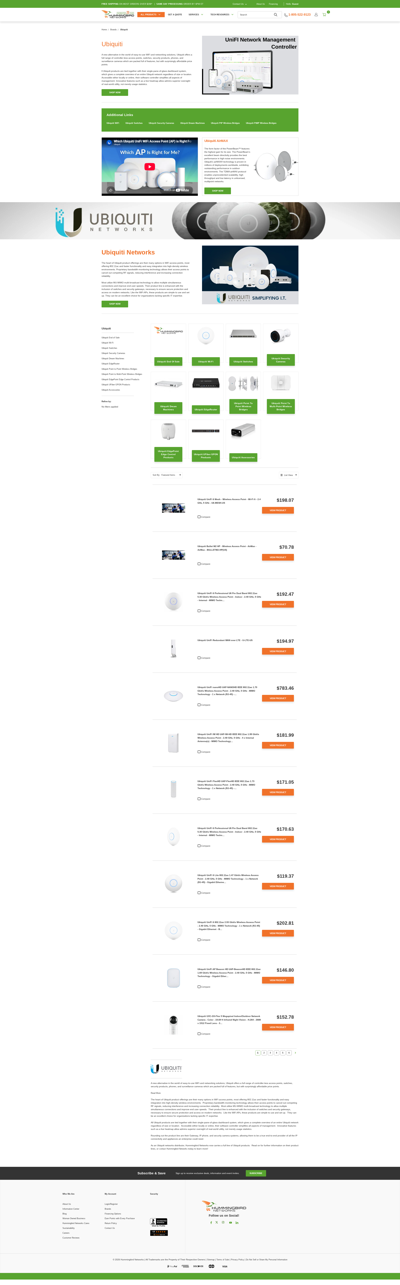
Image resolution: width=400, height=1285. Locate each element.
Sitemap (211, 1259)
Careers (66, 1233)
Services (194, 14)
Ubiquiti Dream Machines (192, 123)
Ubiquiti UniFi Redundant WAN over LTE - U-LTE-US (225, 640)
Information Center (70, 1209)
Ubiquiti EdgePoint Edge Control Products (120, 379)
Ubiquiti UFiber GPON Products (116, 384)
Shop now (217, 191)
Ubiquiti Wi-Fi (108, 343)
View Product (278, 510)
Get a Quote (175, 14)
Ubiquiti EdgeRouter (111, 364)
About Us (260, 4)
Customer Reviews (71, 1238)
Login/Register (111, 1204)
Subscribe (256, 1173)
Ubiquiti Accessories (111, 390)
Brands (108, 1209)
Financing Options (113, 1214)
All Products (148, 14)
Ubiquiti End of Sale (111, 337)
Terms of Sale (222, 1259)
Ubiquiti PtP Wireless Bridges (225, 123)
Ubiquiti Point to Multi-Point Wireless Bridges (122, 374)
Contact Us (110, 1228)
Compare (205, 517)
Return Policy (111, 1223)
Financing (273, 4)
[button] (159, 1206)
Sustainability (68, 1228)
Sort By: (156, 475)
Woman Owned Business (73, 1218)
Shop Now (114, 304)
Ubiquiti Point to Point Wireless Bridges (119, 369)
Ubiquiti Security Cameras (161, 123)
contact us (238, 4)
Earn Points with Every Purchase (120, 1218)
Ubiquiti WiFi (113, 123)
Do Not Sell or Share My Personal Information (266, 1259)
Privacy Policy (237, 1259)
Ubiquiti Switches (133, 123)
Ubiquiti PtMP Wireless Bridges (261, 123)
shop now (114, 92)
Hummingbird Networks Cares (75, 1223)
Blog (64, 1214)
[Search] (276, 14)
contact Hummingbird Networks (173, 1149)
